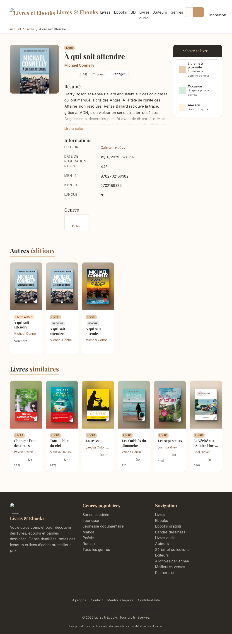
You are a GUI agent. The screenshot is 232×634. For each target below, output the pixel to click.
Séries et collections (172, 549)
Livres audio (144, 15)
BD (133, 12)
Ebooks (120, 12)
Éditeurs (162, 555)
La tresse (93, 440)
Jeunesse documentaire (103, 526)
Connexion (217, 15)
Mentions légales (120, 600)
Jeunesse (90, 520)
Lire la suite (73, 128)
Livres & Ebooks (75, 12)
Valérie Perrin (23, 452)
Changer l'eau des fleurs (25, 443)
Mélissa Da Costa (62, 452)
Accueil (15, 29)
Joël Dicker (201, 452)
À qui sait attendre (21, 325)
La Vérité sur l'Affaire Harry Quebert (205, 445)
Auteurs (160, 12)
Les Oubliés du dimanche (134, 443)
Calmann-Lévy (113, 147)
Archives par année (172, 561)
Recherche (164, 572)
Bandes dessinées (170, 532)
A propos (79, 600)
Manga (88, 532)
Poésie (88, 537)
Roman (88, 543)
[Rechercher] (198, 12)
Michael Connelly (79, 65)
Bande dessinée (95, 514)
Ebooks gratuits (168, 526)
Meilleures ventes (170, 566)
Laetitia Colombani (99, 447)
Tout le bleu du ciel (60, 443)
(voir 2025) (129, 157)
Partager (119, 74)
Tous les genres (96, 549)
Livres (105, 12)
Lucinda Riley (167, 447)
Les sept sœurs (170, 440)
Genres (177, 12)
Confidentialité (149, 600)
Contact (97, 600)
